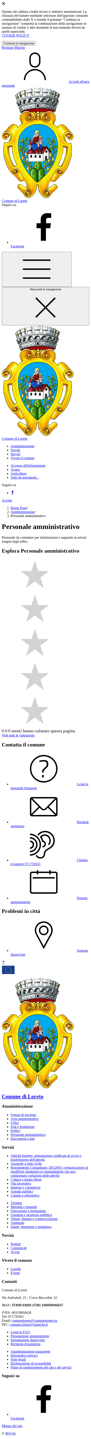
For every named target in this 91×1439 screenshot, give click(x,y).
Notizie (16, 1244)
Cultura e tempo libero (26, 1179)
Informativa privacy (24, 1355)
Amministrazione (22, 512)
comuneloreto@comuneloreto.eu (34, 1320)
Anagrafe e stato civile (26, 1163)
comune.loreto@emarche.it (29, 1324)
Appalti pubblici (22, 1191)
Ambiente (17, 1223)
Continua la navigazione (19, 43)
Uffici (15, 1123)
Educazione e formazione (28, 1211)
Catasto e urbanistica (25, 1195)
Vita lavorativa (21, 1183)
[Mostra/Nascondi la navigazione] (37, 269)
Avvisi (15, 1252)
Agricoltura (19, 473)
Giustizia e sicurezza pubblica (31, 1215)
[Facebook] (12, 493)
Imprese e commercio (25, 1187)
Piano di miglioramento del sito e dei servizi (41, 1367)
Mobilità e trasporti (24, 1207)
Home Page (19, 508)
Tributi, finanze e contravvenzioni (34, 1219)
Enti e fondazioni (22, 1127)
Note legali (18, 1359)
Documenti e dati (22, 1139)
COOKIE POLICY (15, 35)
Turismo (16, 1203)
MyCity (10, 1433)
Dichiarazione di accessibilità (31, 1363)
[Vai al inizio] (3, 962)
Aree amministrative (25, 1119)
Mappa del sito (12, 1426)
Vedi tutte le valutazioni (18, 735)
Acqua (15, 469)
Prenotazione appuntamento (30, 1336)
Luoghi (16, 1269)
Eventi (15, 1273)
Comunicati (19, 1248)
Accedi (7, 500)
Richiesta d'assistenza (25, 1344)
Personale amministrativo (28, 1135)
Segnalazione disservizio (28, 1340)
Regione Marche (13, 47)
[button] (22, 446)
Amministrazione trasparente (30, 1351)
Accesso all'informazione (28, 465)
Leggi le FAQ (20, 1332)
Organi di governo (23, 1115)
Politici (15, 1131)
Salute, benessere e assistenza (31, 1227)
